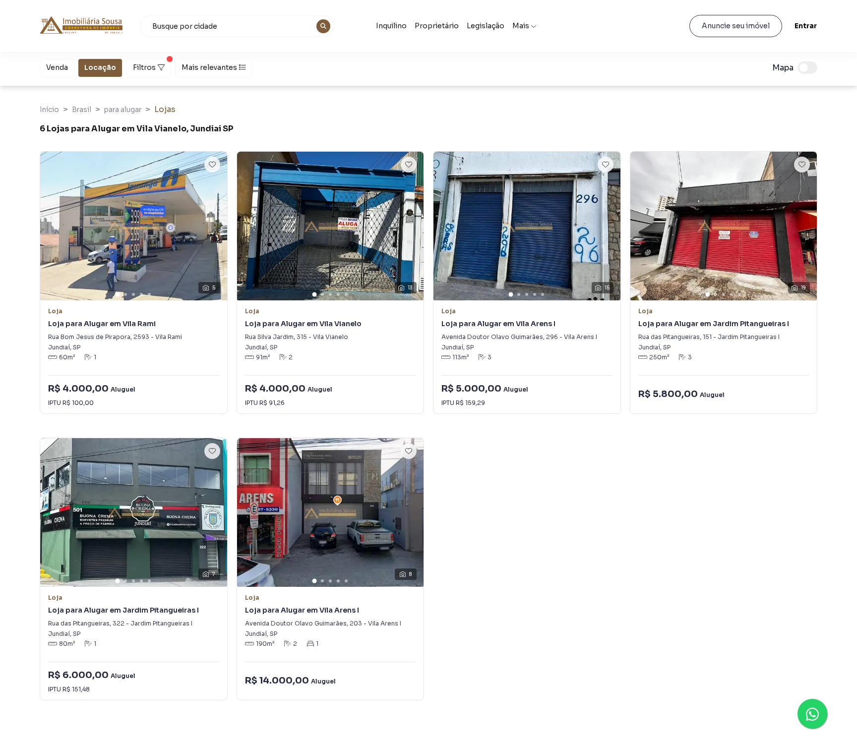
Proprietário (437, 25)
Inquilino (391, 25)
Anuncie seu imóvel (736, 25)
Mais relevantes (209, 67)
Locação (100, 67)
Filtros (144, 67)
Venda (57, 67)
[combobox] (237, 26)
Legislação (485, 25)
